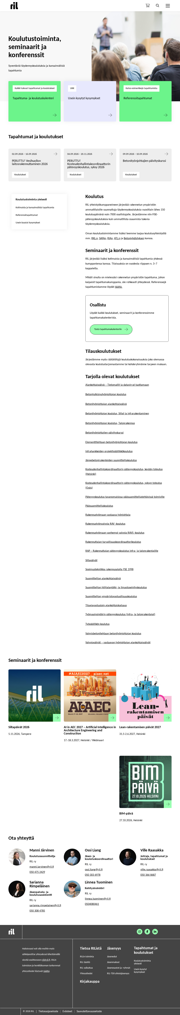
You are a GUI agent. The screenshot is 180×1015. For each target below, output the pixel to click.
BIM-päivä (126, 813)
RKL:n (94, 238)
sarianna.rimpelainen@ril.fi (45, 905)
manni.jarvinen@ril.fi (42, 867)
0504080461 (92, 904)
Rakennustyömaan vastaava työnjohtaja (107, 515)
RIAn (110, 238)
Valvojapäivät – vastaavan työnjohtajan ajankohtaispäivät (117, 642)
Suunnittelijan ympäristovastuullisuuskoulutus (111, 596)
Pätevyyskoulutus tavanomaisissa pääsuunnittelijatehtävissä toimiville (125, 497)
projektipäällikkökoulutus (118, 451)
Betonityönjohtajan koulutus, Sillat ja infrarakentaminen (117, 413)
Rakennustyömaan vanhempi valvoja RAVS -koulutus (114, 533)
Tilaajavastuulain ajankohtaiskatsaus (106, 605)
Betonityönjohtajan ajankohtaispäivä (106, 404)
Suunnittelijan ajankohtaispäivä (103, 578)
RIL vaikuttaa (86, 968)
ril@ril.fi (46, 960)
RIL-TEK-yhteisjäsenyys (118, 973)
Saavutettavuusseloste (89, 1011)
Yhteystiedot (86, 973)
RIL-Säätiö (85, 962)
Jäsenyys (114, 949)
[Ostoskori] (148, 6)
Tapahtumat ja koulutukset (146, 950)
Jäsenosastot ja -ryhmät (118, 968)
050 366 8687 (148, 875)
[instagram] (139, 931)
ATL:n (117, 238)
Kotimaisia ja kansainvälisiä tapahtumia (35, 207)
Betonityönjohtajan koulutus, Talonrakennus (110, 423)
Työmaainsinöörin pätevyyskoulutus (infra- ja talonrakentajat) (120, 614)
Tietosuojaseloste (48, 1011)
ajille (155, 551)
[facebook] (147, 931)
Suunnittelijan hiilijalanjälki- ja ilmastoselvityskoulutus (116, 587)
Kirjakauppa (89, 982)
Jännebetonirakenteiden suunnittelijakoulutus (111, 460)
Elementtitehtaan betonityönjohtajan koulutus (111, 442)
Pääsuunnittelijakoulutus (99, 506)
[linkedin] (155, 931)
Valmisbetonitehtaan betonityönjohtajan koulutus (113, 633)
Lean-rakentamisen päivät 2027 (140, 727)
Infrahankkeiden (94, 451)
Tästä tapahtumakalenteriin (108, 329)
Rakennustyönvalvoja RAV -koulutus (105, 524)
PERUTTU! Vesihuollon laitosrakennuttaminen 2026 (30, 162)
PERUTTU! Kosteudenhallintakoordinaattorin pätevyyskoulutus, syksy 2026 (88, 164)
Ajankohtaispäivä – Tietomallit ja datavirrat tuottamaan (117, 385)
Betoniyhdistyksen (134, 238)
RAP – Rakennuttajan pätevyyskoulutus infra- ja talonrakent (119, 551)
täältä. (118, 287)
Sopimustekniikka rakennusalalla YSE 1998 (109, 569)
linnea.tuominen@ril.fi (98, 899)
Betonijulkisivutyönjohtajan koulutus (105, 394)
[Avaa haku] (157, 6)
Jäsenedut (112, 956)
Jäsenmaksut (113, 962)
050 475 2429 (37, 872)
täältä (46, 971)
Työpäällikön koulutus (97, 624)
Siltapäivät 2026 (18, 727)
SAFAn (102, 238)
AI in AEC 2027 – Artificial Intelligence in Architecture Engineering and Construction (90, 730)
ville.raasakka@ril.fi (151, 869)
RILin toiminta (87, 956)
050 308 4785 (37, 910)
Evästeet (67, 1011)
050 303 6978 (92, 875)
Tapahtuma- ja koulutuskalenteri (33, 98)
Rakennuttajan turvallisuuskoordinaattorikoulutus (113, 542)
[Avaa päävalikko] (167, 6)
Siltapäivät (91, 560)
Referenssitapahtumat (138, 98)
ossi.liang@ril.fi (93, 869)
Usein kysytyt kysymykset (84, 98)
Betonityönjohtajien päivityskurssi (145, 161)
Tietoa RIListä (91, 949)
